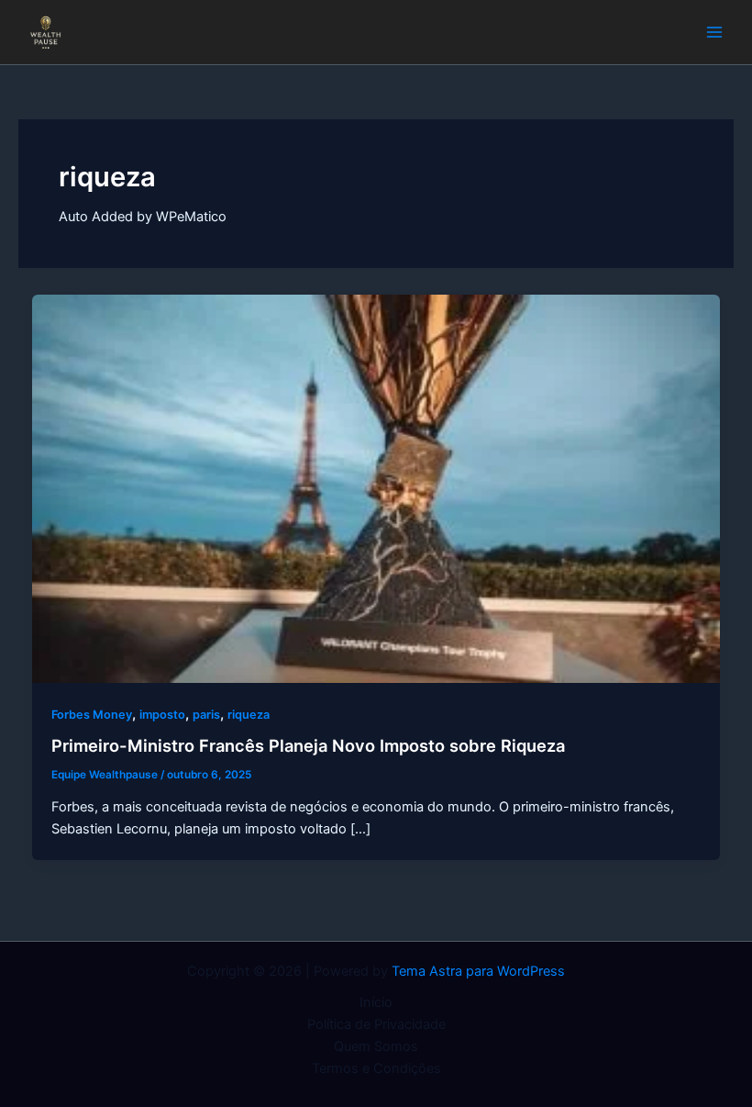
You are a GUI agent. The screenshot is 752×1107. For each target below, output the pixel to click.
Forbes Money (91, 714)
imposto (162, 714)
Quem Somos (376, 1046)
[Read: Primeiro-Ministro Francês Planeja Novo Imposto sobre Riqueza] (376, 488)
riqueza (248, 714)
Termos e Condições (376, 1068)
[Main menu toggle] (714, 32)
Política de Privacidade (376, 1024)
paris (206, 714)
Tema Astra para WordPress (478, 971)
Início (376, 1002)
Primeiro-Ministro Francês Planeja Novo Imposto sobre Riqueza (308, 745)
